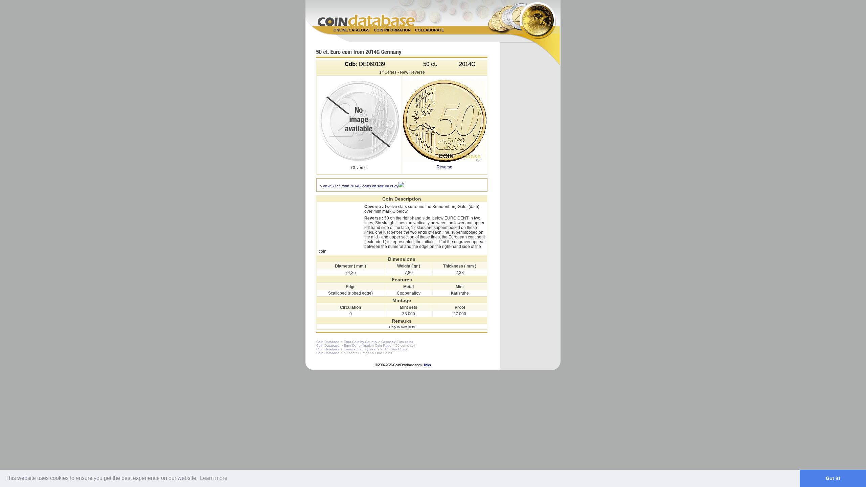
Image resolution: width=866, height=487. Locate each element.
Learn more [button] (213, 478)
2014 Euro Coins (394, 349)
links (427, 365)
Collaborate (429, 30)
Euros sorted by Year (360, 349)
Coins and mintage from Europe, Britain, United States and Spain (366, 20)
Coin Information (392, 30)
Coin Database (328, 342)
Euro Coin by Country (360, 342)
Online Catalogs (351, 30)
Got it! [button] (833, 478)
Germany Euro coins (397, 342)
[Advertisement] (429, 37)
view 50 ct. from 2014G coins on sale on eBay (360, 186)
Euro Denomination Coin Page (367, 345)
